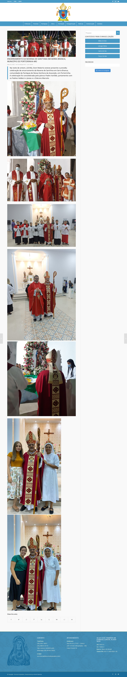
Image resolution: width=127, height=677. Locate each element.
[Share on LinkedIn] (41, 619)
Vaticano (9, 1)
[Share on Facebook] (11, 619)
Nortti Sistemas (38, 674)
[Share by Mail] (72, 619)
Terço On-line (102, 56)
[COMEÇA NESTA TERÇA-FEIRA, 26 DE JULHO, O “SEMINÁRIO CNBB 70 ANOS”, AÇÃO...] (125, 338)
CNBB (15, 1)
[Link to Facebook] (112, 1)
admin (31, 64)
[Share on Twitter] (19, 619)
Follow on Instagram (103, 70)
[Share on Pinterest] (34, 619)
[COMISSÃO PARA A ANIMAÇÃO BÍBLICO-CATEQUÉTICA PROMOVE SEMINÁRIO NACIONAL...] (1, 338)
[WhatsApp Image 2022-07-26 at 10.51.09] (41, 44)
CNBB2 (20, 1)
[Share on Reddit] (64, 619)
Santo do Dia (102, 51)
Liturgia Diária (102, 46)
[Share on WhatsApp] (26, 619)
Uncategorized (22, 64)
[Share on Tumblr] (49, 619)
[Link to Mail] (118, 1)
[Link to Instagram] (115, 1)
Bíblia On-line (102, 41)
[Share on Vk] (57, 619)
